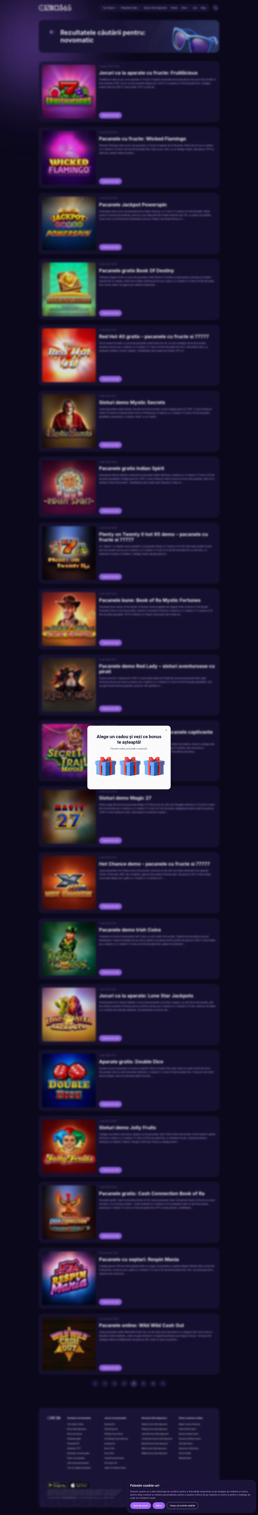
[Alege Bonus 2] (130, 766)
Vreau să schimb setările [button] (182, 1505)
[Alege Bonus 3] (106, 766)
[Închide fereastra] (166, 730)
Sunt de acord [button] (140, 1505)
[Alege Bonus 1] (154, 766)
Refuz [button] (159, 1505)
